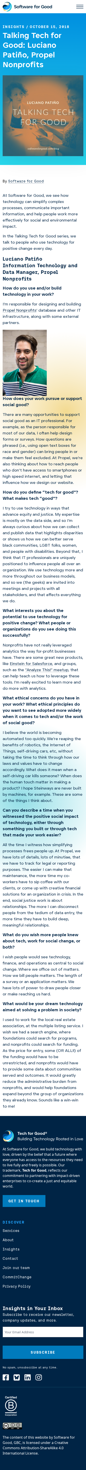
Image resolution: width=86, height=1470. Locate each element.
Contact (10, 1258)
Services (11, 1231)
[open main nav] (79, 6)
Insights (13, 27)
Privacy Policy (17, 1286)
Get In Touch (24, 1201)
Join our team (16, 1268)
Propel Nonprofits (19, 311)
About (8, 1240)
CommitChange (17, 1277)
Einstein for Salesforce (31, 664)
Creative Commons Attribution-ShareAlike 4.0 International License (35, 1448)
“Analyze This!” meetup (46, 670)
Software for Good (26, 181)
